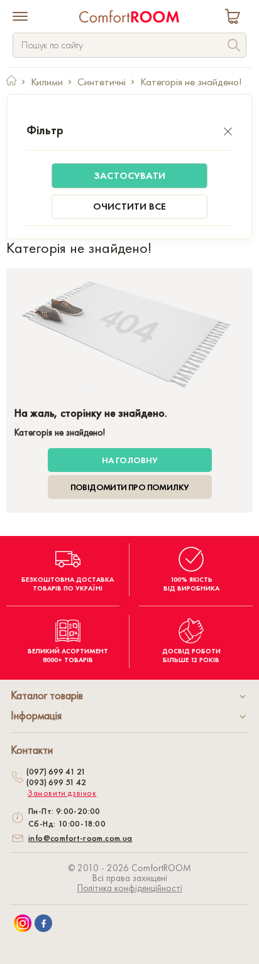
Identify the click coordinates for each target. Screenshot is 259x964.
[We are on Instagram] (22, 923)
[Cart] (235, 18)
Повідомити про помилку (129, 487)
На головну (130, 460)
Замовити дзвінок (62, 793)
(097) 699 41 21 (55, 771)
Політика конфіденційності (129, 888)
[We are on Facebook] (43, 923)
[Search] (234, 47)
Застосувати (129, 175)
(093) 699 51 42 (56, 782)
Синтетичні (101, 81)
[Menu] (20, 17)
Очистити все (129, 206)
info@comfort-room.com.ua (80, 838)
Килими (47, 81)
